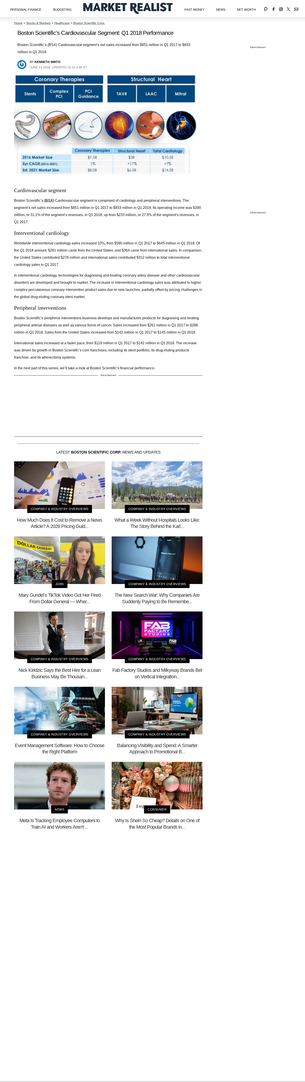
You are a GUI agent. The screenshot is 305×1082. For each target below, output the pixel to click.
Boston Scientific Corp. (89, 23)
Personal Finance (25, 9)
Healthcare (62, 23)
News (220, 9)
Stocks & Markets (38, 23)
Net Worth (246, 9)
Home (18, 23)
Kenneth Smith (47, 62)
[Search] (266, 8)
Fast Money (194, 9)
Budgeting (62, 9)
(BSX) (49, 200)
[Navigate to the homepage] (128, 8)
